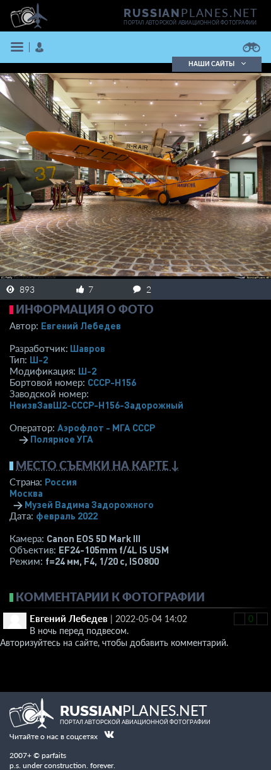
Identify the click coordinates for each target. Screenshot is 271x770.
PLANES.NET (191, 13)
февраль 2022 (67, 515)
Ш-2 (39, 359)
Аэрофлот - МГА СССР (106, 427)
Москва (26, 493)
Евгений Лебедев (81, 325)
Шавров (87, 348)
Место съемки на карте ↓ (98, 465)
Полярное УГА (61, 438)
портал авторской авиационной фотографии (190, 23)
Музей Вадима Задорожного (89, 504)
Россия (61, 481)
